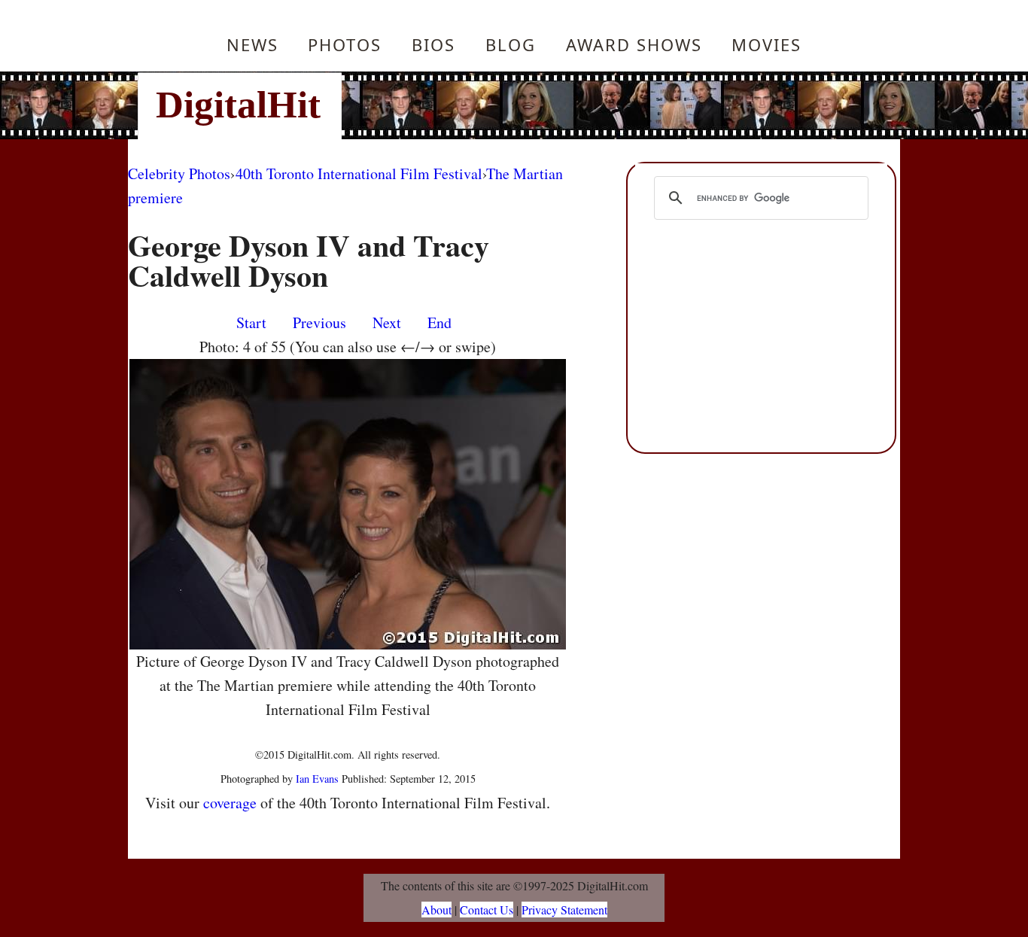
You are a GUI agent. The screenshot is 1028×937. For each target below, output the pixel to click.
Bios (433, 44)
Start (251, 322)
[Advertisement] (616, 105)
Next (387, 322)
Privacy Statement (564, 909)
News (252, 44)
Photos (345, 44)
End (439, 322)
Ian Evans (317, 778)
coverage (230, 802)
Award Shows (634, 44)
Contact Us (486, 909)
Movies (766, 44)
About (436, 909)
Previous (319, 322)
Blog (510, 44)
